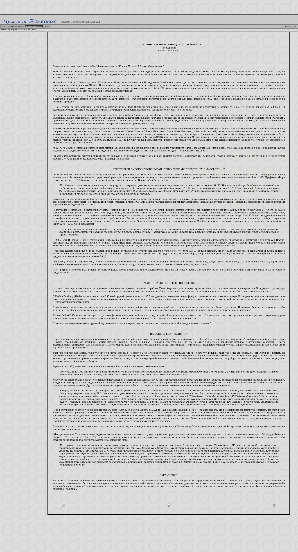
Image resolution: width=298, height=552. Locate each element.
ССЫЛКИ (46, 26)
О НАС (3, 26)
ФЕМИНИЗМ (19, 26)
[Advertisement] (149, 7)
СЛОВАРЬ (10, 26)
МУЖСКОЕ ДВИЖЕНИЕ (33, 26)
